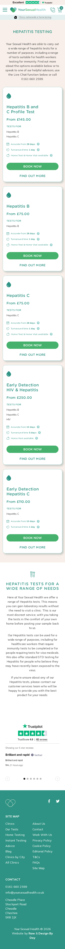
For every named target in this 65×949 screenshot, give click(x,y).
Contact (37, 829)
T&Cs (36, 857)
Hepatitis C (18, 295)
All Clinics (12, 862)
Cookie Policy (41, 846)
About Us (38, 823)
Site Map (38, 868)
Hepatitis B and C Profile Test (22, 109)
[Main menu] (5, 10)
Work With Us (42, 835)
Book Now (32, 166)
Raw (32, 933)
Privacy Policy (42, 840)
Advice (10, 846)
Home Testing (15, 835)
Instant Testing (15, 840)
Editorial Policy (42, 851)
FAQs (36, 862)
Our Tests (11, 829)
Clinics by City (15, 857)
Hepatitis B (17, 206)
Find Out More (33, 176)
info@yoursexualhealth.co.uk (24, 892)
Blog (8, 851)
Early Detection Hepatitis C (22, 491)
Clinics (9, 823)
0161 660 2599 (16, 886)
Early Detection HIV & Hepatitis (22, 387)
